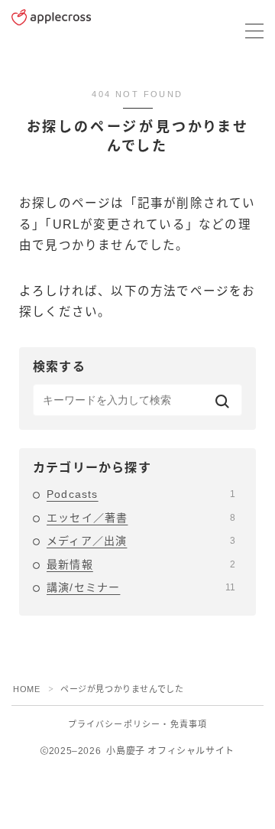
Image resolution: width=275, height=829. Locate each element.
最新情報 (141, 564)
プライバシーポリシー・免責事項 (138, 724)
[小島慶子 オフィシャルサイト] (51, 31)
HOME (26, 689)
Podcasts (141, 494)
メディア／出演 (141, 541)
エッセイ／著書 (141, 518)
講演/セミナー (141, 587)
